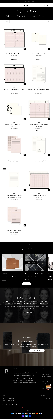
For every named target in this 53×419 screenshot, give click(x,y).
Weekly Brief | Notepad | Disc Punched (14, 159)
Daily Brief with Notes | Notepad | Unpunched (39, 159)
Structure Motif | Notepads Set (38, 53)
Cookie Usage (45, 388)
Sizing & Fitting (45, 379)
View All (26, 283)
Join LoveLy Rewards (45, 398)
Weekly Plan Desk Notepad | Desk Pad (14, 53)
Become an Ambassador (46, 401)
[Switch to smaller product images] (4, 21)
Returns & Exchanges (46, 374)
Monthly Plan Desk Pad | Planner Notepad (39, 124)
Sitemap (43, 390)
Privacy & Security (46, 383)
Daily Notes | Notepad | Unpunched (14, 195)
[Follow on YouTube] (12, 404)
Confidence (4, 273)
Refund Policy (45, 381)
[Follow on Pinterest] (9, 404)
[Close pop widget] (51, 385)
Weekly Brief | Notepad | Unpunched (14, 230)
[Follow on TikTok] (16, 404)
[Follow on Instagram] (6, 404)
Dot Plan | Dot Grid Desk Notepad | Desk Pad (14, 89)
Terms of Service (45, 386)
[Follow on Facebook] (2, 404)
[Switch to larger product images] (2, 21)
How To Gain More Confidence (12, 277)
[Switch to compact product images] (6, 21)
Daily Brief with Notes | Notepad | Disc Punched (38, 89)
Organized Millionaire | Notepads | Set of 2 (14, 124)
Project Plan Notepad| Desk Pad (39, 195)
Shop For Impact (26, 312)
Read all (4, 280)
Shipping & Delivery (46, 376)
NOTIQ (14, 87)
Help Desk (44, 372)
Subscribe (37, 350)
